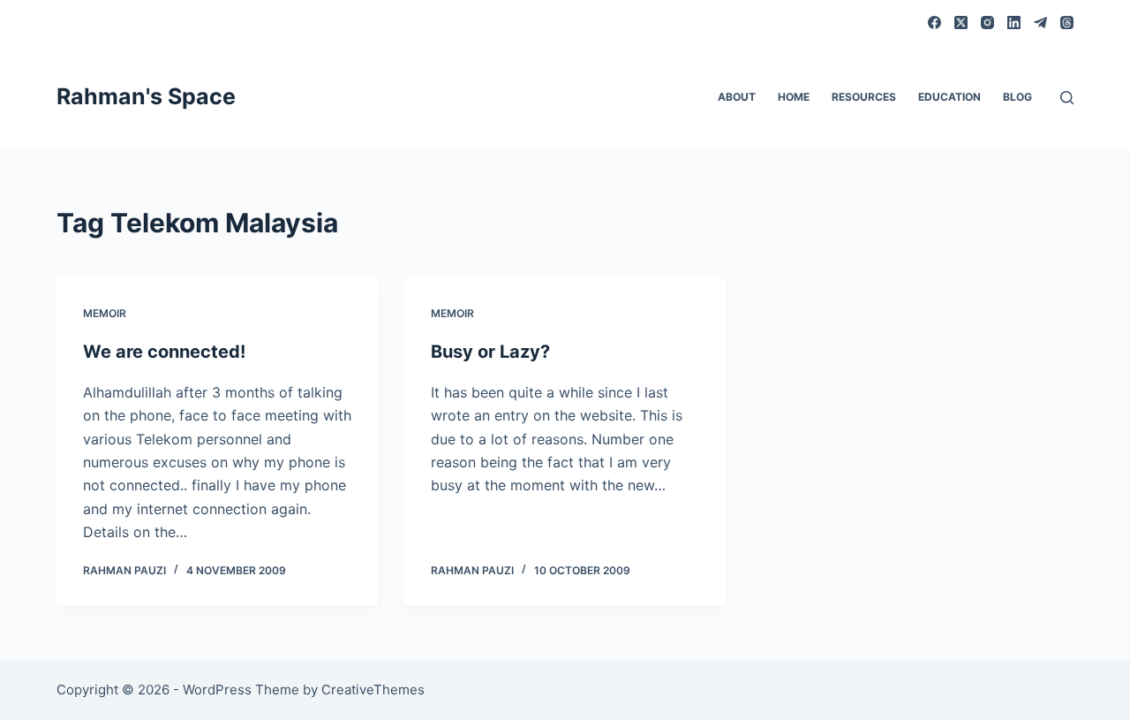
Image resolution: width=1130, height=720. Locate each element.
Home (794, 96)
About (737, 96)
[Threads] (1067, 22)
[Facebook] (934, 22)
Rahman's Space (146, 96)
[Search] (1067, 97)
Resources (864, 96)
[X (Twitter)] (961, 22)
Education (949, 96)
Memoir (104, 313)
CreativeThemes (373, 689)
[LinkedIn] (1014, 22)
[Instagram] (987, 22)
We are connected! (164, 351)
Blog (1017, 96)
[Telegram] (1040, 22)
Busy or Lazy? (490, 351)
